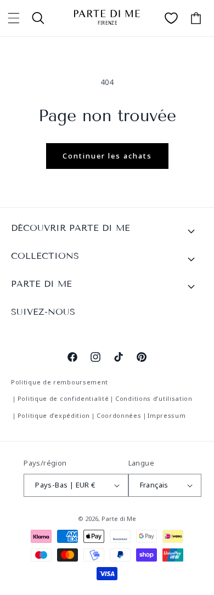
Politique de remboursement (59, 382)
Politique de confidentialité (63, 398)
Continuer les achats (107, 156)
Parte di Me (119, 518)
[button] (14, 18)
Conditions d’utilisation (154, 398)
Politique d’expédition (54, 415)
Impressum (166, 415)
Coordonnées (119, 415)
